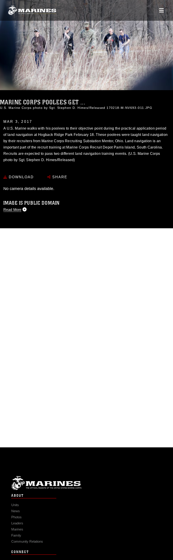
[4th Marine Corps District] (32, 10)
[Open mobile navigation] (161, 10)
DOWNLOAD (20, 177)
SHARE (59, 177)
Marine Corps (86, 483)
